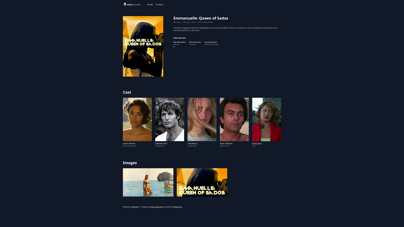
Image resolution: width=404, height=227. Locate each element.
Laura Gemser (129, 143)
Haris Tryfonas (226, 143)
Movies (150, 4)
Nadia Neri (257, 143)
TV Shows (159, 4)
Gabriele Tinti (161, 143)
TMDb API (135, 207)
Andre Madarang (156, 207)
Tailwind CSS (177, 207)
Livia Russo (192, 143)
